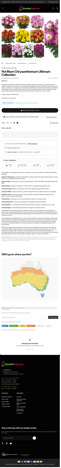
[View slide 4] (33, 349)
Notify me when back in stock (31, 110)
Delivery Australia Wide (21, 403)
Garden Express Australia (9, 68)
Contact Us (20, 413)
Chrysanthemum (32, 63)
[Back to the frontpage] (2, 63)
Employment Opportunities (20, 410)
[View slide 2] (29, 349)
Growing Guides (6, 406)
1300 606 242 (7, 370)
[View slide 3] (31, 349)
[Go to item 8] (34, 60)
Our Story (19, 396)
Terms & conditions (50, 464)
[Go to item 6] (30, 60)
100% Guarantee (21, 407)
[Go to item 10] (38, 60)
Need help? (55, 122)
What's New (5, 399)
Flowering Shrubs (21, 63)
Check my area (53, 317)
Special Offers (5, 401)
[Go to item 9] (36, 60)
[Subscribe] (34, 438)
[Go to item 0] (20, 60)
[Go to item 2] (22, 60)
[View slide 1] (27, 349)
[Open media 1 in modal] (41, 17)
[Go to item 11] (39, 60)
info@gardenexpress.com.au (10, 372)
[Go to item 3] (24, 60)
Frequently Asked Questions (21, 400)
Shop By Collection (7, 396)
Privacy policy (42, 464)
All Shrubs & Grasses (10, 63)
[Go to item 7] (32, 60)
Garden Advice (5, 404)
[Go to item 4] (26, 60)
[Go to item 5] (28, 60)
